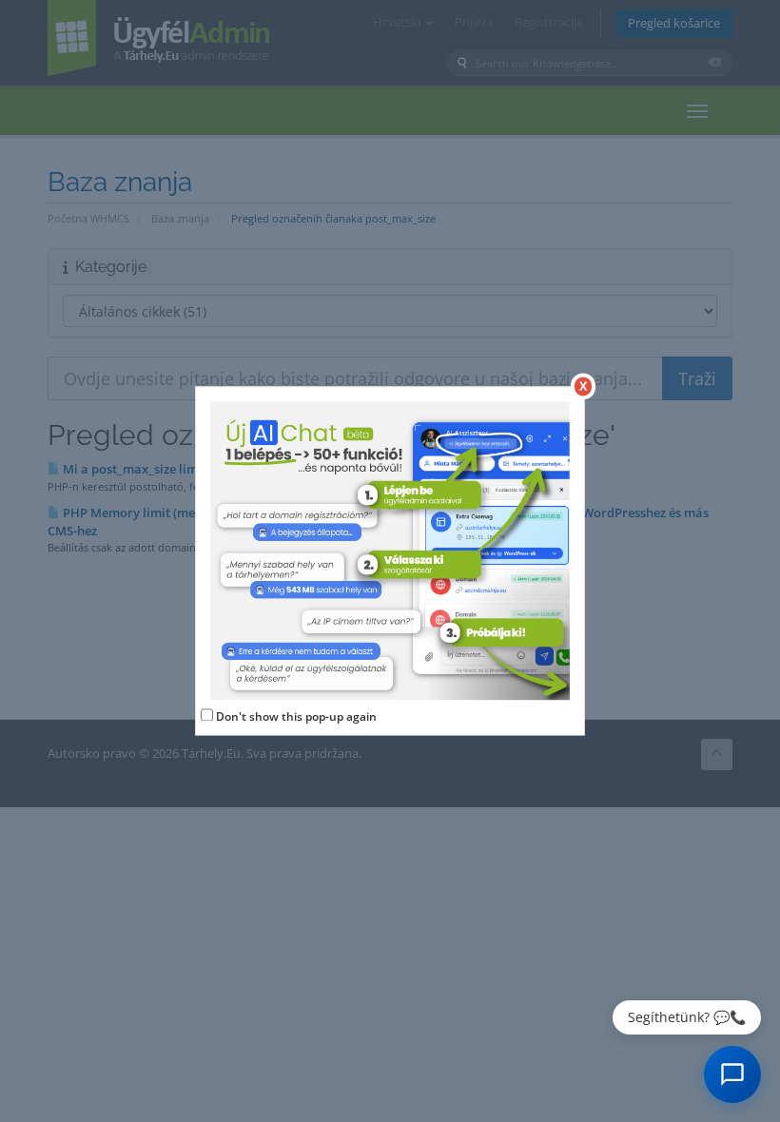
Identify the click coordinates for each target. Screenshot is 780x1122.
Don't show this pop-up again (296, 716)
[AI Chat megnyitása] (732, 1074)
